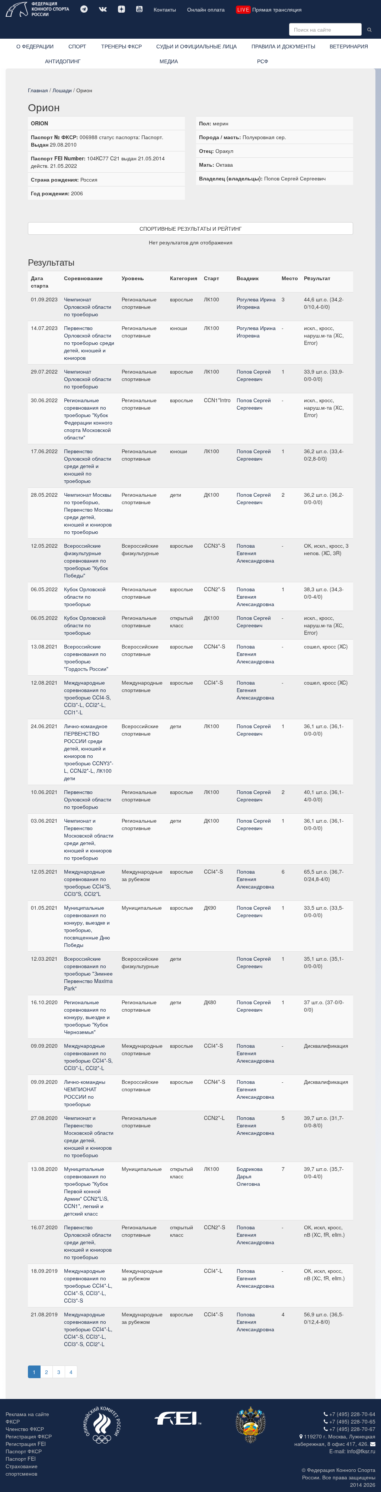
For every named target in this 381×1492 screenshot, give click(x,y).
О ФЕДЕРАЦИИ (35, 46)
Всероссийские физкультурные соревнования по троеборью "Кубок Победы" (86, 560)
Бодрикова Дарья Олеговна (250, 1176)
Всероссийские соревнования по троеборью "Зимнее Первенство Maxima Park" (88, 973)
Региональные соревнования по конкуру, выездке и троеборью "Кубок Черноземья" (87, 1016)
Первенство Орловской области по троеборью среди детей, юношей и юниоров (89, 342)
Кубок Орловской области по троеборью (85, 596)
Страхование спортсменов (22, 1469)
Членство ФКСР (25, 1428)
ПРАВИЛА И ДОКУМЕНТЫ (283, 46)
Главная (38, 90)
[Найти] (369, 29)
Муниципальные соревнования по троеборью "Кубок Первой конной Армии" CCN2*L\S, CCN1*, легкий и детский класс (86, 1191)
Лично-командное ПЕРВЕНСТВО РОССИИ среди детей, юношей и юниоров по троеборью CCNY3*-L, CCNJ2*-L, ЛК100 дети (88, 752)
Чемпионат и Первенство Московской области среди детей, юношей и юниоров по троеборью (88, 839)
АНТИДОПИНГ (63, 61)
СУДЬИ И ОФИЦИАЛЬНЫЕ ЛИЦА (196, 46)
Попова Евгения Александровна (255, 553)
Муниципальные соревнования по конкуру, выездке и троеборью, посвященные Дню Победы (87, 926)
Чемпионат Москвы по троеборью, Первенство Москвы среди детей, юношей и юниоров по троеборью (88, 513)
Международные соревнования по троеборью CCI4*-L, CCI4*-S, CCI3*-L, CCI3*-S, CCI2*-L (88, 1329)
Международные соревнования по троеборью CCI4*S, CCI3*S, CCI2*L (87, 882)
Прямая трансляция (269, 9)
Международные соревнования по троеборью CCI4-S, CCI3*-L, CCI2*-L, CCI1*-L (87, 697)
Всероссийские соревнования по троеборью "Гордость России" (86, 657)
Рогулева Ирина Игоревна (256, 302)
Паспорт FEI (21, 1458)
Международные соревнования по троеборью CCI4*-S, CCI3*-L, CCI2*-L (88, 1057)
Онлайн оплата (206, 9)
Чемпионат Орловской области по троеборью (87, 306)
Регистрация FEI (26, 1443)
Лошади (62, 90)
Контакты (165, 9)
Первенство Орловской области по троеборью (87, 799)
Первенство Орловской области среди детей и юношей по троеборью (87, 465)
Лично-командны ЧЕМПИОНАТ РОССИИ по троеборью (84, 1093)
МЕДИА (169, 61)
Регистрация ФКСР (29, 1436)
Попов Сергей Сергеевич (254, 375)
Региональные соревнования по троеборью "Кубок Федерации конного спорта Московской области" (88, 418)
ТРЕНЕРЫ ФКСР (121, 46)
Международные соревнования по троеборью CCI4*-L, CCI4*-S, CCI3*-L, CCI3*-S (88, 1285)
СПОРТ (77, 46)
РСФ (262, 61)
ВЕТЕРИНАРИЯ (349, 46)
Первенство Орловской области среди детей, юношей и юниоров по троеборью (88, 1242)
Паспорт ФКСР (24, 1451)
